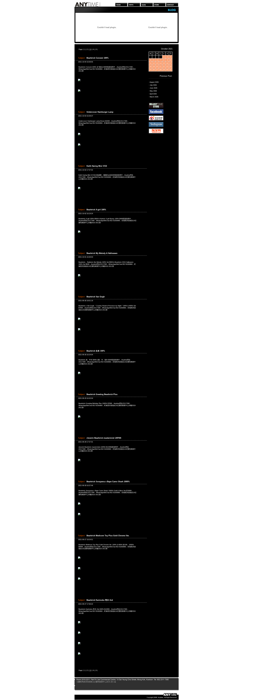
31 (171, 70)
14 (160, 63)
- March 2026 (153, 97)
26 (154, 70)
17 (171, 63)
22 (164, 66)
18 (150, 66)
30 (167, 70)
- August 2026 (154, 82)
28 (160, 70)
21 (160, 66)
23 (167, 66)
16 (167, 63)
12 (154, 63)
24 (171, 66)
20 (157, 66)
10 (171, 60)
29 (164, 70)
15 (164, 63)
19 (154, 66)
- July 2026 (153, 85)
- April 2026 (153, 94)
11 (150, 63)
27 (157, 70)
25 (150, 70)
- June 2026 (153, 88)
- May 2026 (153, 91)
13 (157, 63)
